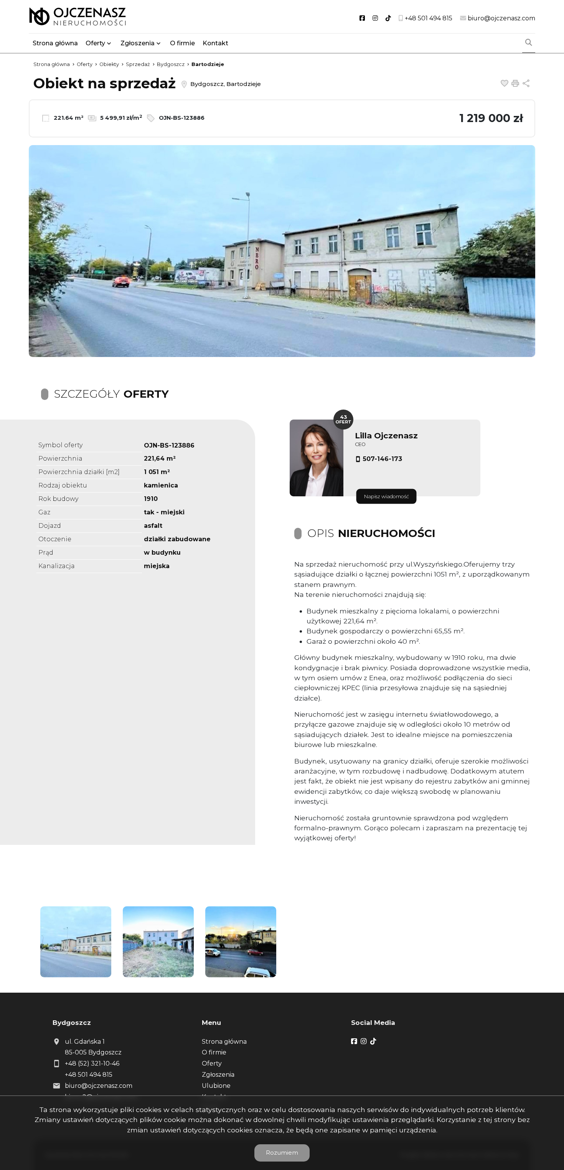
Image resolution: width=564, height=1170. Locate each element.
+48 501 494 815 (88, 1074)
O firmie (182, 43)
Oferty (95, 43)
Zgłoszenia (218, 1074)
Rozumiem (282, 1152)
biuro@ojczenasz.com (98, 1085)
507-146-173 (382, 459)
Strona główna (55, 43)
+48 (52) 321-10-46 (92, 1063)
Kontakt (215, 43)
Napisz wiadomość (386, 496)
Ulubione (216, 1085)
